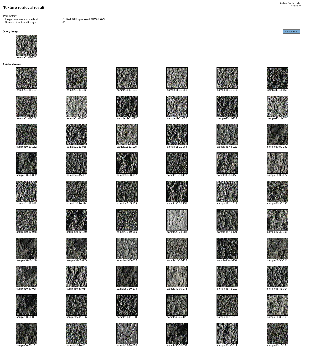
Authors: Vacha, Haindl (290, 3)
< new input (291, 31)
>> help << (296, 6)
